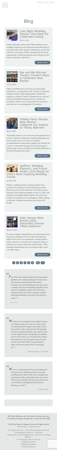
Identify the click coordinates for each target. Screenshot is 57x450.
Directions (24, 3)
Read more (42, 62)
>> (43, 263)
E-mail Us (30, 3)
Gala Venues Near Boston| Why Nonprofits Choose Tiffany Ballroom (32, 222)
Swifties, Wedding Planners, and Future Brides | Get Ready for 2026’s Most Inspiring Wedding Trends (28, 171)
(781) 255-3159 (45, 2)
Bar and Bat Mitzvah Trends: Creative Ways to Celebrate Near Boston (35, 76)
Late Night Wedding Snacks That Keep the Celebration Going (34, 34)
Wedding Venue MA (28, 442)
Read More (14, 303)
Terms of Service (34, 427)
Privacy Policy (22, 427)
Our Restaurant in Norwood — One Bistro (29, 433)
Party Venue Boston (28, 447)
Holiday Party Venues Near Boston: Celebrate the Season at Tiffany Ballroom (34, 123)
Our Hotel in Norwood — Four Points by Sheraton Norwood (28, 430)
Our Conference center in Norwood (28, 440)
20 (38, 263)
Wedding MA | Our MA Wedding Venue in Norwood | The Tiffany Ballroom (29, 436)
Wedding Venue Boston (28, 444)
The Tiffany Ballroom (28, 10)
